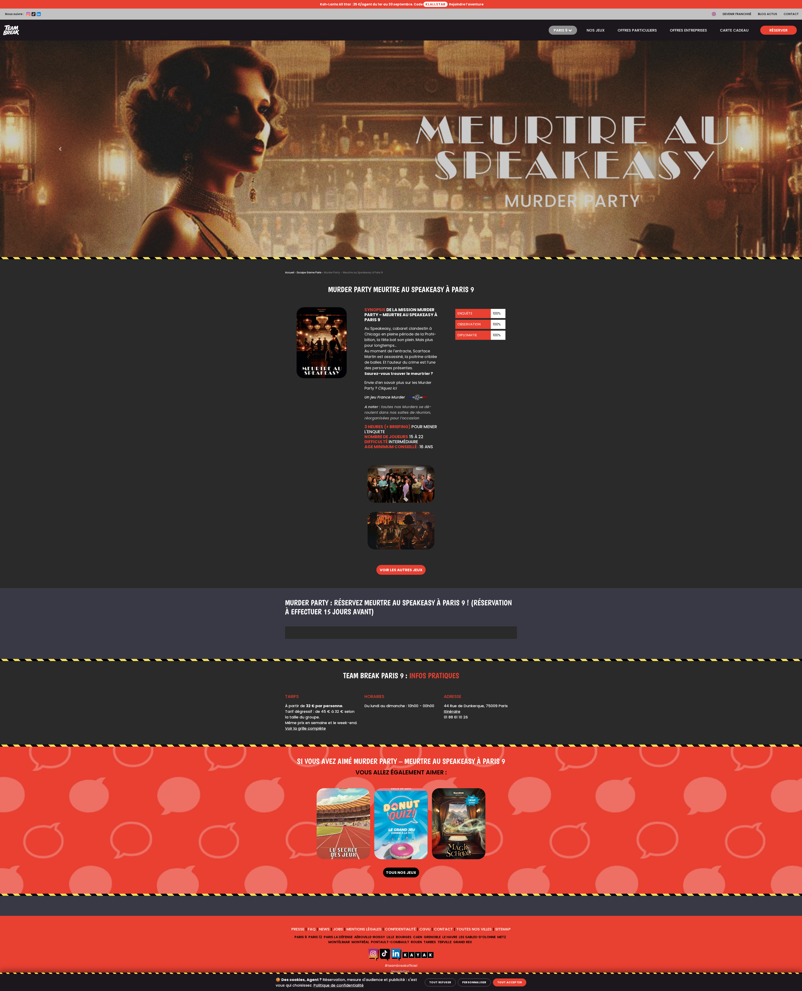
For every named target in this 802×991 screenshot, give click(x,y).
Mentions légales (363, 929)
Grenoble (432, 937)
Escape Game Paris (309, 272)
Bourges (403, 937)
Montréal (360, 942)
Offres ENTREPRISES (688, 30)
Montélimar (339, 942)
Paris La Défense (338, 937)
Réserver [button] (778, 30)
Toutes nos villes (474, 929)
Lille (390, 937)
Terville (445, 942)
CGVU (424, 929)
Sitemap (503, 929)
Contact (791, 14)
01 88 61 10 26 (456, 717)
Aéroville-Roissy (369, 937)
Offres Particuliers (637, 30)
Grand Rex (462, 942)
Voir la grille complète (305, 728)
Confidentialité (400, 929)
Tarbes (430, 942)
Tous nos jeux (401, 872)
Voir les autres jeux (401, 569)
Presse (297, 929)
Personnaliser (474, 982)
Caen (417, 937)
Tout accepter (509, 982)
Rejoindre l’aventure (466, 4)
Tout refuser (440, 982)
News (324, 929)
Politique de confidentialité (338, 985)
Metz (501, 937)
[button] (60, 149)
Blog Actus (767, 14)
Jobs (338, 929)
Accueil (289, 272)
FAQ (312, 929)
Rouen (416, 942)
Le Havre (449, 937)
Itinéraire (452, 711)
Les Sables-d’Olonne (477, 937)
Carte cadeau (734, 30)
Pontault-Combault (390, 942)
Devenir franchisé (737, 14)
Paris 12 (315, 937)
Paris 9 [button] (561, 30)
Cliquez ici (387, 388)
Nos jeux (596, 30)
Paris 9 (300, 937)
